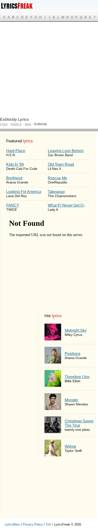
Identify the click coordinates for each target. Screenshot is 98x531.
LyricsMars (12, 524)
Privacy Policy (33, 524)
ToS (48, 524)
